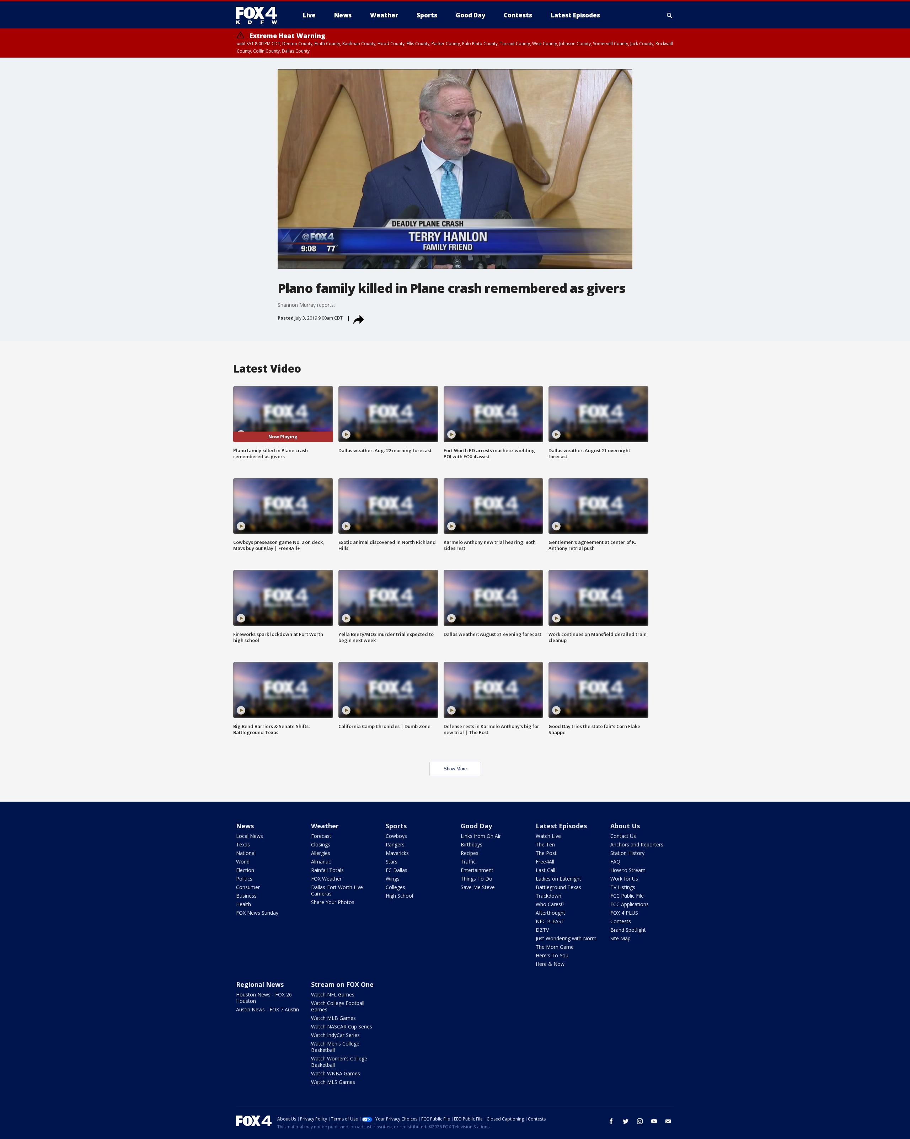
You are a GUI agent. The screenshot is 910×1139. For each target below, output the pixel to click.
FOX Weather (326, 878)
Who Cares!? (550, 904)
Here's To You (552, 955)
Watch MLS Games (333, 1082)
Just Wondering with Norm (566, 938)
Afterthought (550, 912)
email (668, 1121)
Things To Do (476, 878)
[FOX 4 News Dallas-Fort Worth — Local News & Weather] (259, 15)
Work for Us (624, 878)
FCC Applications (629, 904)
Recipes (469, 853)
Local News (249, 836)
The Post (546, 853)
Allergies (320, 853)
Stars (391, 861)
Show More (455, 768)
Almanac (321, 861)
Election (245, 870)
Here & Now (550, 964)
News (245, 826)
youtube (654, 1121)
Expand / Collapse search (669, 15)
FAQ (615, 861)
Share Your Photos (332, 902)
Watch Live (548, 836)
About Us (625, 826)
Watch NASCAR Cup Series (341, 1026)
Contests (620, 921)
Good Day (476, 826)
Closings (320, 844)
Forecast (321, 836)
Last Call (545, 870)
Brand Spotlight (628, 929)
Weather (325, 826)
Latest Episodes (561, 826)
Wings (393, 878)
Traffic (468, 861)
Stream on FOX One (342, 984)
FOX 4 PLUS (624, 912)
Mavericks (397, 853)
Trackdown (548, 895)
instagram (640, 1121)
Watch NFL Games (332, 994)
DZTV (542, 929)
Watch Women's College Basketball (339, 1061)
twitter (625, 1121)
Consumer (248, 887)
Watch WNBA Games (335, 1073)
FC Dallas (396, 870)
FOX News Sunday (257, 912)
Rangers (395, 844)
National (246, 853)
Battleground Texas (558, 887)
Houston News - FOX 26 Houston (264, 997)
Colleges (395, 887)
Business (246, 895)
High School (399, 895)
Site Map (620, 938)
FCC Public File (627, 895)
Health (243, 904)
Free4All (545, 861)
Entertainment (477, 870)
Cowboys (396, 836)
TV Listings (622, 887)
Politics (244, 878)
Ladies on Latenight (558, 878)
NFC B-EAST (550, 921)
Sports (396, 826)
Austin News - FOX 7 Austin (267, 1009)
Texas (243, 844)
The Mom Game (555, 946)
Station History (627, 853)
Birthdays (471, 844)
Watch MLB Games (333, 1018)
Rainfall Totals (327, 870)
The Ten (545, 844)
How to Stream (628, 870)
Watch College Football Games (337, 1006)
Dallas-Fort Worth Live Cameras (337, 890)
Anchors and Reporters (636, 844)
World (243, 861)
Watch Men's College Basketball (335, 1046)
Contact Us (623, 836)
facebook (611, 1121)
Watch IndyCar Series (335, 1035)
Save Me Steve (478, 887)
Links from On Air (481, 836)
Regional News (260, 984)
